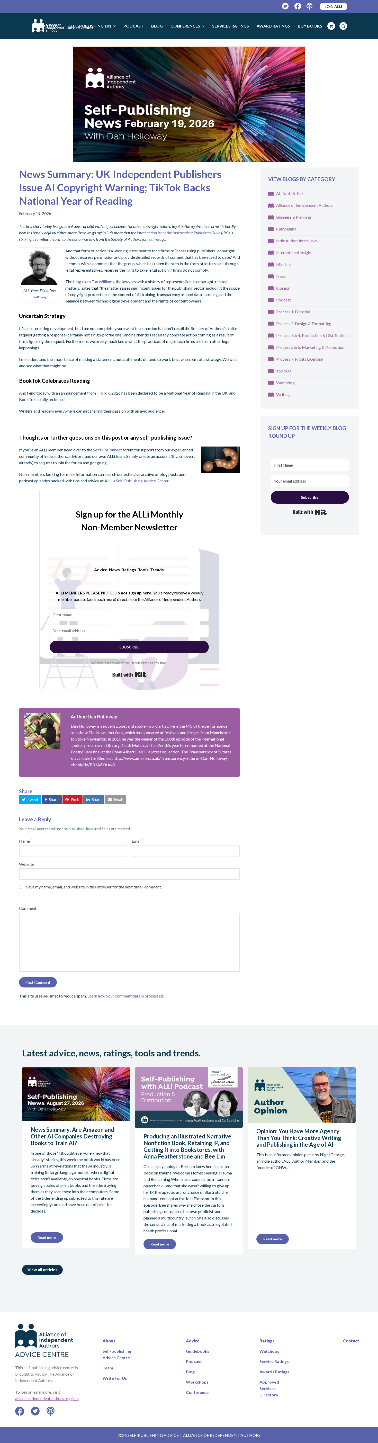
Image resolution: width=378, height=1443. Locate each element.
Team (108, 1367)
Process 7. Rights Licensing (299, 359)
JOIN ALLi (333, 6)
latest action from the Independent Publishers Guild (178, 232)
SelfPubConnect (107, 449)
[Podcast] (310, 6)
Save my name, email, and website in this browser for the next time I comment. (94, 886)
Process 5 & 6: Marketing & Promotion (310, 347)
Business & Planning (293, 217)
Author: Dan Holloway (94, 716)
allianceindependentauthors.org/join (47, 1398)
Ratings (267, 1340)
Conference (197, 1392)
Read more (47, 1237)
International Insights (294, 252)
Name (25, 841)
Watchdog (285, 382)
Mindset (283, 264)
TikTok (103, 392)
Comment (29, 908)
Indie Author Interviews (296, 240)
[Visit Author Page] (42, 731)
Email (137, 841)
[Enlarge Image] (189, 104)
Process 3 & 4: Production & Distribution (312, 335)
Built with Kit (129, 674)
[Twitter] (285, 6)
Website (26, 864)
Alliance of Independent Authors (304, 205)
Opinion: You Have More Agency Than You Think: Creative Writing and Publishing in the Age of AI (298, 1138)
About (109, 1340)
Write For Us (115, 1378)
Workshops (197, 1381)
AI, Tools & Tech (290, 193)
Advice (193, 1340)
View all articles (42, 1269)
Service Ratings (274, 1361)
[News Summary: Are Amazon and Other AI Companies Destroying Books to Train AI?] (76, 1118)
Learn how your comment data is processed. (125, 995)
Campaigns (286, 228)
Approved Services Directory (269, 1388)
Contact (351, 1340)
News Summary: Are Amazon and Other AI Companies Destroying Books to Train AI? (72, 1136)
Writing (283, 394)
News (281, 276)
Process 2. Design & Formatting (303, 323)
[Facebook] (297, 6)
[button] (30, 799)
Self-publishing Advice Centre (117, 1354)
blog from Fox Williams (93, 281)
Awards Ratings (274, 1371)
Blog (190, 1371)
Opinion (283, 288)
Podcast (283, 299)
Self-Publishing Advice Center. (142, 480)
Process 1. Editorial (293, 311)
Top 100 (283, 370)
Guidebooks (197, 1351)
